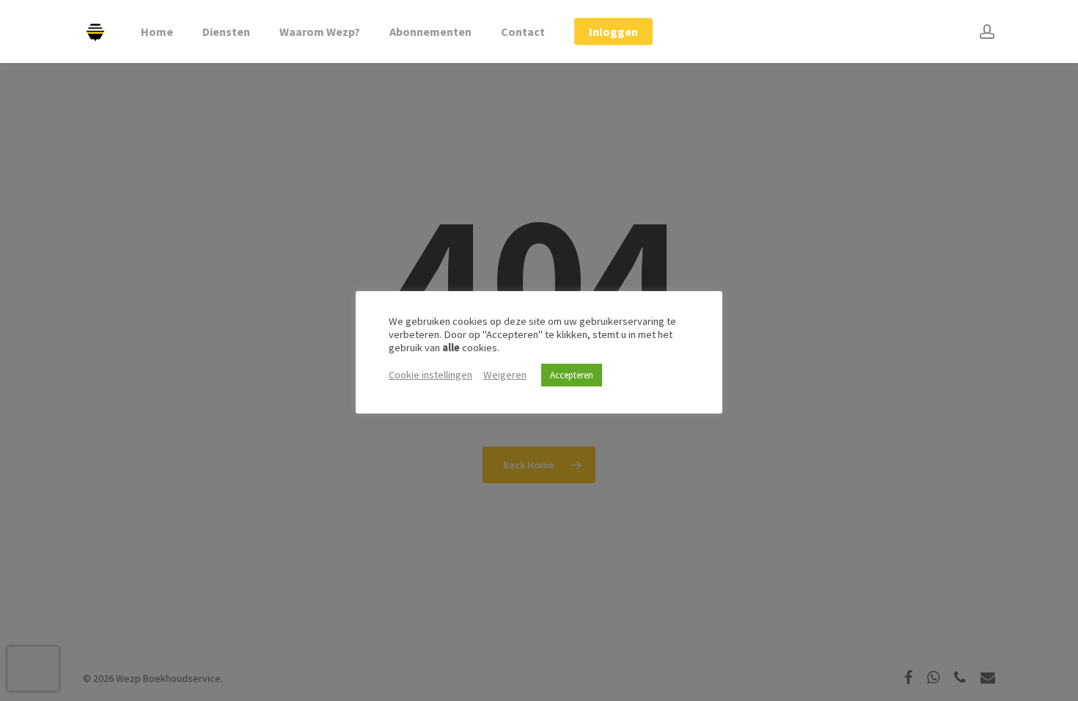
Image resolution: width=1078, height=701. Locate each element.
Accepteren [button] (571, 375)
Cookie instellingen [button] (430, 374)
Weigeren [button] (505, 374)
